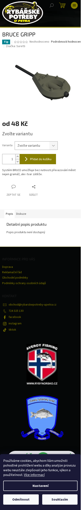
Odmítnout (21, 499)
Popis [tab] (9, 214)
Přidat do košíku (40, 159)
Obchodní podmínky (15, 278)
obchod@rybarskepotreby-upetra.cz (32, 305)
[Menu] (74, 5)
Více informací (34, 475)
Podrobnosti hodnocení (66, 42)
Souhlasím (59, 499)
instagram (15, 323)
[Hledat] (51, 5)
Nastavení (40, 485)
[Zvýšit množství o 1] (17, 156)
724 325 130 (16, 311)
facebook (15, 317)
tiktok (12, 330)
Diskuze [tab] (21, 214)
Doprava (7, 267)
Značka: (15, 46)
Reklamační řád (12, 272)
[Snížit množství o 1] (17, 161)
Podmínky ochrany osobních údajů (24, 283)
